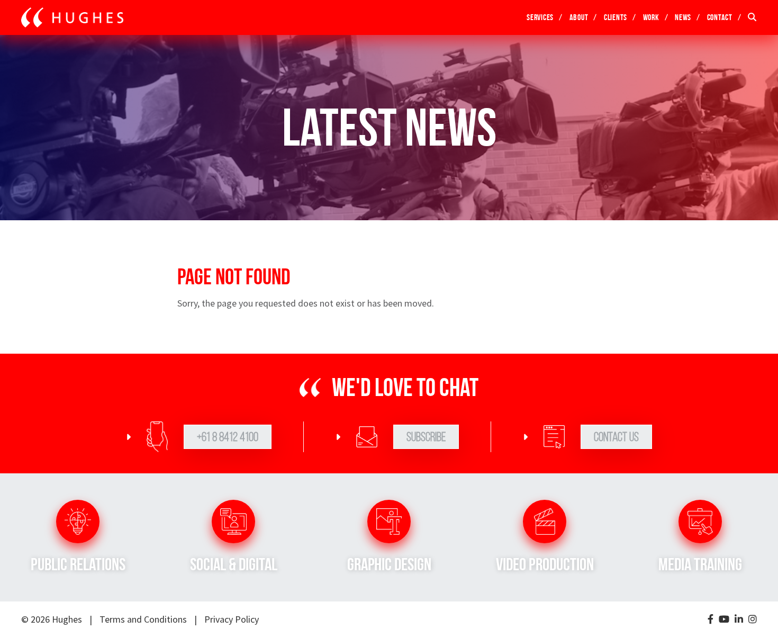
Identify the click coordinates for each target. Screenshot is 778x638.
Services (540, 17)
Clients (615, 17)
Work (651, 17)
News (683, 17)
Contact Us (616, 437)
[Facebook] (710, 619)
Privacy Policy (231, 619)
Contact (719, 17)
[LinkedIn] (739, 619)
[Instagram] (752, 619)
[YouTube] (724, 619)
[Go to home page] (72, 17)
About (579, 17)
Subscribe (426, 437)
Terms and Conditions (143, 619)
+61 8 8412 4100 (227, 437)
